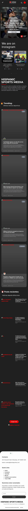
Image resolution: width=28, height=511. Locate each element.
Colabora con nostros (10, 477)
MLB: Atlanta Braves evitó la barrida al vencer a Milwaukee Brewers (20, 383)
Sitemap (21, 507)
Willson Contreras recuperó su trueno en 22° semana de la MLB (13, 232)
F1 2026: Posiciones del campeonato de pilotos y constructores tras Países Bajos (20, 337)
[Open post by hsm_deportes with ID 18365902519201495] (20, 57)
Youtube (7, 473)
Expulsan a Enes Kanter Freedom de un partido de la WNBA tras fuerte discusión (13, 277)
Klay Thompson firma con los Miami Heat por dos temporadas (21, 300)
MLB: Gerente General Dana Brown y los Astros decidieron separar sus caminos (13, 187)
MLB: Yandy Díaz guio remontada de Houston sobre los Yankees (14, 25)
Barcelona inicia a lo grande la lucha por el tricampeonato (20, 402)
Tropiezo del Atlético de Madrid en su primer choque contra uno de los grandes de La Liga (20, 356)
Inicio (6, 470)
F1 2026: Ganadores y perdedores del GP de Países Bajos (20, 318)
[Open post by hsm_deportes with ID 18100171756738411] (8, 57)
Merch (6, 475)
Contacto (7, 472)
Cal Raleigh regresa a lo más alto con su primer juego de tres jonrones (13, 142)
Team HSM (8, 478)
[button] (3, 2)
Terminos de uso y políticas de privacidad (12, 507)
